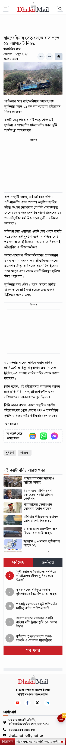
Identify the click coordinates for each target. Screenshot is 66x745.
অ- (49, 56)
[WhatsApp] (43, 436)
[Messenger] (54, 436)
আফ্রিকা (24, 453)
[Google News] (32, 436)
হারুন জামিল (41, 694)
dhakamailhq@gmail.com (26, 736)
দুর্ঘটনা (10, 453)
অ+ (41, 56)
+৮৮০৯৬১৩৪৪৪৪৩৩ (21, 730)
